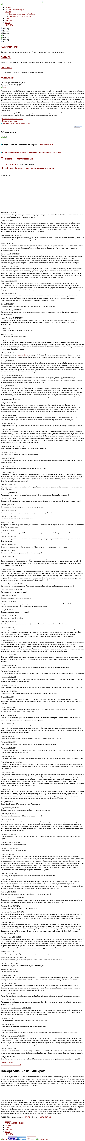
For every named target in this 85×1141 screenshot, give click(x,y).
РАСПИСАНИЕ (9, 47)
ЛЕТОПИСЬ (9, 20)
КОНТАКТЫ (9, 25)
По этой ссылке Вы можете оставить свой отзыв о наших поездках (28, 168)
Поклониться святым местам (12, 119)
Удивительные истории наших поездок (16, 123)
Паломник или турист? (10, 121)
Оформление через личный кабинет (22, 14)
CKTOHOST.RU (45, 1117)
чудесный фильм (22, 355)
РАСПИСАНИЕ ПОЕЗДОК (14, 9)
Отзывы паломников (17, 158)
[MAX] (75, 127)
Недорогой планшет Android (11, 1065)
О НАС (7, 18)
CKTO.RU (26, 1117)
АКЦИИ (7, 23)
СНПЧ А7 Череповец (8, 164)
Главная (8, 7)
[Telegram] (77, 127)
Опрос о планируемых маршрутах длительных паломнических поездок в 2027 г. (33, 152)
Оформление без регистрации (20, 16)
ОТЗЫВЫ (6, 67)
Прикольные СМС (7, 1062)
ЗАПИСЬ (8, 12)
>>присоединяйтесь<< (46, 144)
